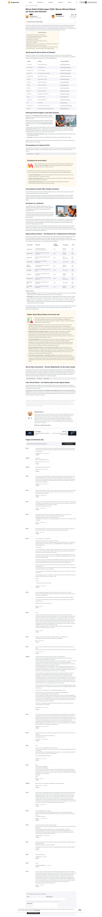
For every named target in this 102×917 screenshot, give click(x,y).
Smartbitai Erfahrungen (64, 82)
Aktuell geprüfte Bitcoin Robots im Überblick (35, 34)
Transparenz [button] (37, 153)
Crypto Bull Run (29, 128)
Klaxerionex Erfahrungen (64, 90)
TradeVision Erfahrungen (65, 93)
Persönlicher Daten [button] (30, 153)
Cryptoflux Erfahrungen (64, 79)
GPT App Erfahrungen (64, 85)
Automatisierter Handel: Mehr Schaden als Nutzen (36, 40)
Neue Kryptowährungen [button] (31, 378)
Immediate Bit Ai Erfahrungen (65, 70)
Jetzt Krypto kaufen (92, 2)
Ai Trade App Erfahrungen (65, 64)
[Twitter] (31, 418)
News (30, 2)
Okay (80, 909)
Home (26, 5)
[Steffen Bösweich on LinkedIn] (29, 418)
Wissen (69, 2)
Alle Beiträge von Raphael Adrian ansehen (42, 425)
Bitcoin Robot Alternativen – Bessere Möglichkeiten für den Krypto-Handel (41, 46)
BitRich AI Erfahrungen (64, 108)
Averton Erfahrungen (64, 96)
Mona (36, 778)
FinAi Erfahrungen (63, 102)
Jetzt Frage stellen (69, 443)
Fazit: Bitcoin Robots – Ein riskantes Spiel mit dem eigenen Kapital (40, 48)
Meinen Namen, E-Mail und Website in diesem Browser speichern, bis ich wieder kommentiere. (43, 901)
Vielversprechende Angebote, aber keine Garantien (36, 36)
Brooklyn (37, 818)
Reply (38, 454)
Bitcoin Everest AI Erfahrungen (66, 105)
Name (28, 896)
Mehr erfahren (37, 910)
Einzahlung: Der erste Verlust (32, 39)
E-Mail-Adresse (49, 896)
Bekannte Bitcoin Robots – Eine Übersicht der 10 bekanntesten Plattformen (42, 43)
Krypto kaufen (40, 2)
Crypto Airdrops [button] (46, 378)
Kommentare (30, 903)
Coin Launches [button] (39, 378)
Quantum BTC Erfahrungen (65, 73)
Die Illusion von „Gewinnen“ (31, 42)
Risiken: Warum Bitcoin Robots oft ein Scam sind (36, 45)
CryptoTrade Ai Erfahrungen (65, 67)
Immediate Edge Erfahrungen (65, 76)
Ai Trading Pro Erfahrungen (65, 99)
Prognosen (50, 2)
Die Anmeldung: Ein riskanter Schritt (33, 37)
